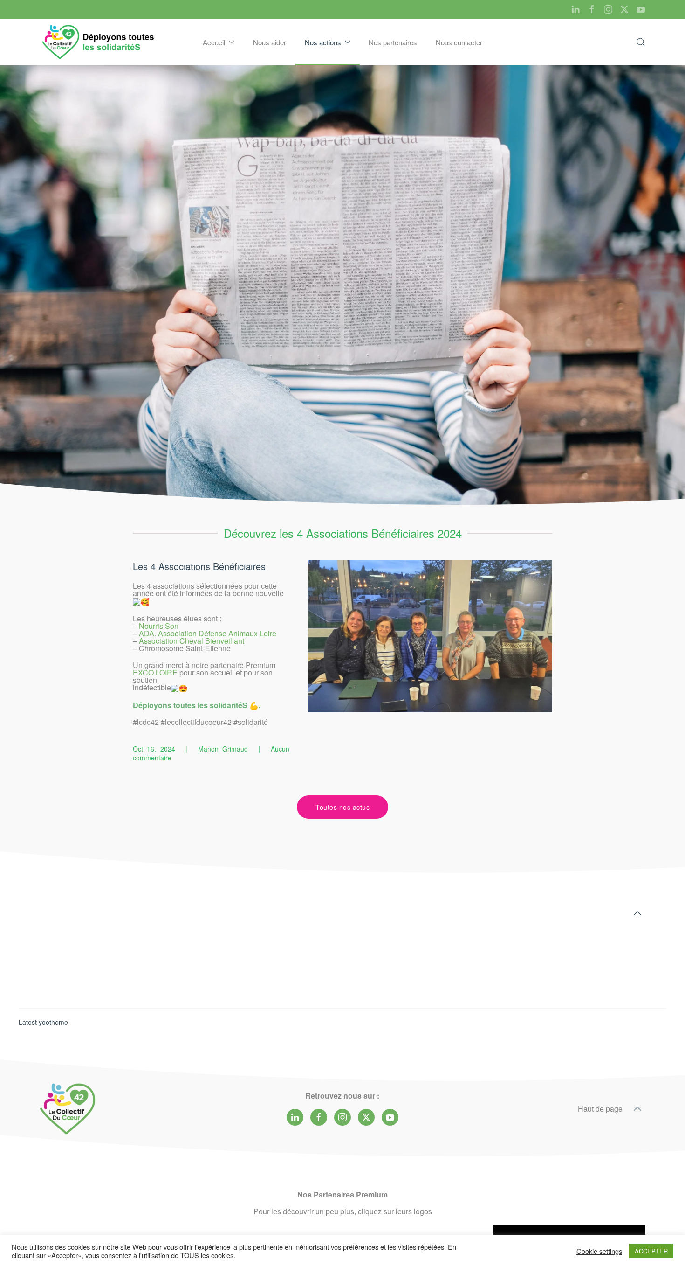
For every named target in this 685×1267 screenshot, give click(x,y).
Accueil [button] (214, 42)
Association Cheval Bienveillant (191, 640)
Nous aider (269, 42)
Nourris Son (158, 625)
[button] (640, 42)
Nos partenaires (393, 42)
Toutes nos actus (342, 807)
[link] (155, 672)
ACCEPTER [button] (651, 1250)
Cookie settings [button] (599, 1251)
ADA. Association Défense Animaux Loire (207, 633)
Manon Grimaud (223, 748)
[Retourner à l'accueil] (99, 42)
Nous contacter (459, 42)
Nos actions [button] (323, 42)
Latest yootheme (43, 1022)
